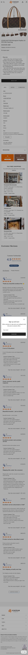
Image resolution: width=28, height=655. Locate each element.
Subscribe (14, 334)
